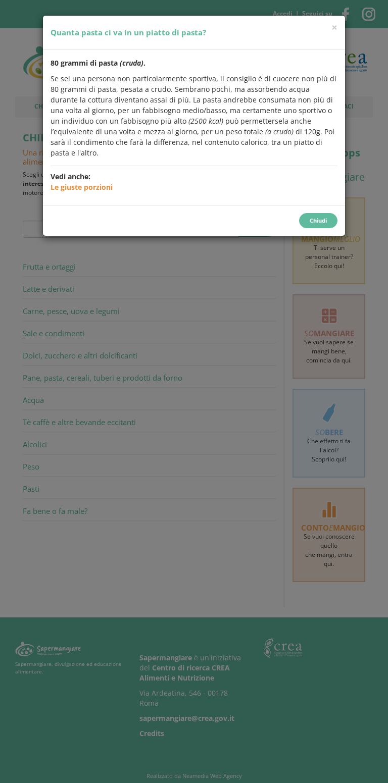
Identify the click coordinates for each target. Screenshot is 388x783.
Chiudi (318, 220)
